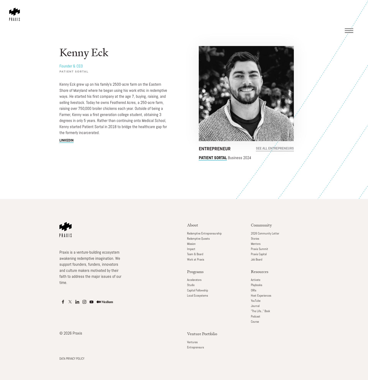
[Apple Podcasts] (63, 301)
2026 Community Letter (265, 233)
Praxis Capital (259, 254)
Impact (191, 249)
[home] (15, 10)
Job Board (256, 259)
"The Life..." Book (260, 311)
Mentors (255, 244)
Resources (259, 271)
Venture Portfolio (202, 333)
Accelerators (194, 280)
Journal (255, 306)
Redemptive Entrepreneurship (204, 233)
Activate (255, 280)
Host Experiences (261, 295)
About (192, 225)
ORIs (253, 290)
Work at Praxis (195, 259)
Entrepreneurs (195, 347)
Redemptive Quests (198, 238)
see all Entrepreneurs (275, 149)
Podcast (255, 316)
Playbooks (256, 285)
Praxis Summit (259, 249)
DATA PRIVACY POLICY (71, 358)
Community (261, 225)
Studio (191, 285)
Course (255, 321)
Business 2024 (225, 158)
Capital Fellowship (197, 290)
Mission (191, 244)
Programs (195, 271)
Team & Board (195, 254)
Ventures (192, 342)
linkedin (66, 140)
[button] (353, 14)
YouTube (255, 301)
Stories (255, 238)
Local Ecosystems (197, 295)
